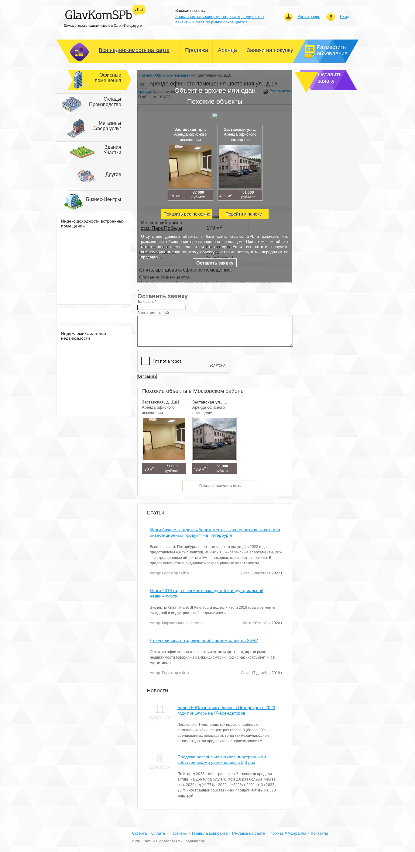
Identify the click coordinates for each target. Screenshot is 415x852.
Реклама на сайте (248, 833)
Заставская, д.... (190, 129)
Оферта (139, 833)
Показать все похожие (186, 213)
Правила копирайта (210, 833)
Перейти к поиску (243, 213)
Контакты (319, 833)
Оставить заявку (214, 262)
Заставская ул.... (240, 129)
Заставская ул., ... (209, 402)
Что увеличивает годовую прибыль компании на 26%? (204, 640)
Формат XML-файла (287, 833)
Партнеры (178, 833)
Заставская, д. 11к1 (160, 402)
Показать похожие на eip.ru (220, 485)
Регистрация (308, 16)
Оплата (158, 833)
